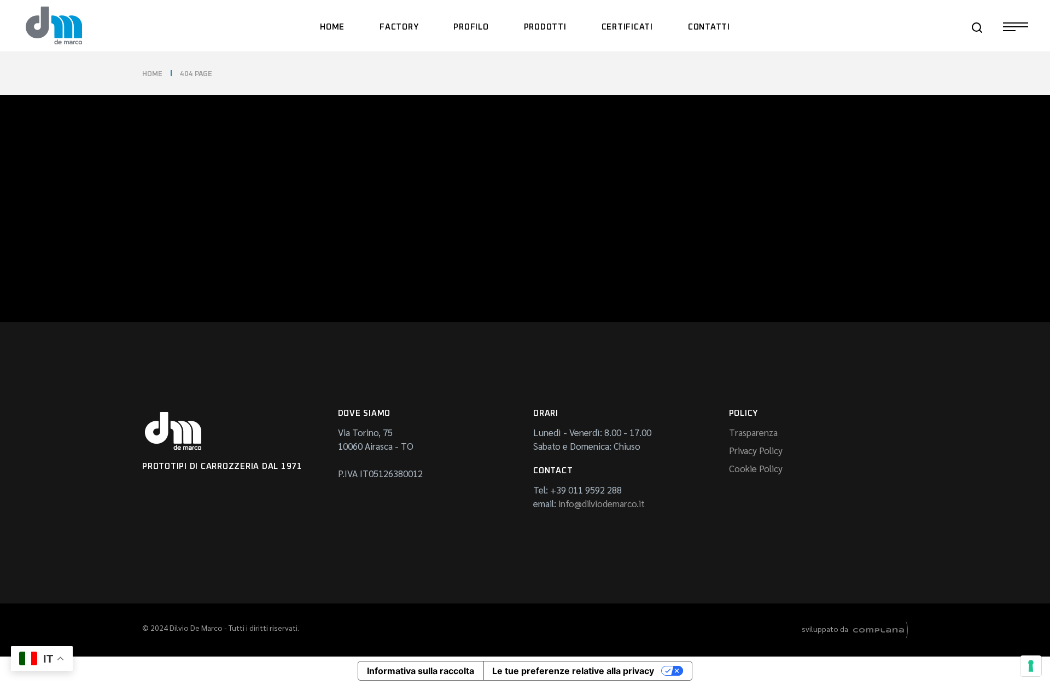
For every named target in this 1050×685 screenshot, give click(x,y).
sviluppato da (827, 629)
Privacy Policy (756, 450)
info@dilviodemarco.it (601, 503)
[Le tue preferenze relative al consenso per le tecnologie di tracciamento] (1030, 665)
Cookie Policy (756, 468)
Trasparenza (753, 432)
